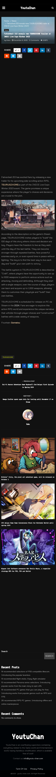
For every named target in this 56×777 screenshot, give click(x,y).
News (6, 30)
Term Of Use (22, 769)
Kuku (8, 40)
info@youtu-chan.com (33, 758)
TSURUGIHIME (9, 184)
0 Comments (34, 40)
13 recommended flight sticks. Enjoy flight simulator (23, 679)
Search (4, 651)
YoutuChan (28, 8)
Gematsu (15, 322)
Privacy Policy (36, 769)
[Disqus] (28, 612)
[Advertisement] (28, 88)
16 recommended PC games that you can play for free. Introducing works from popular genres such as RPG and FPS (26, 693)
